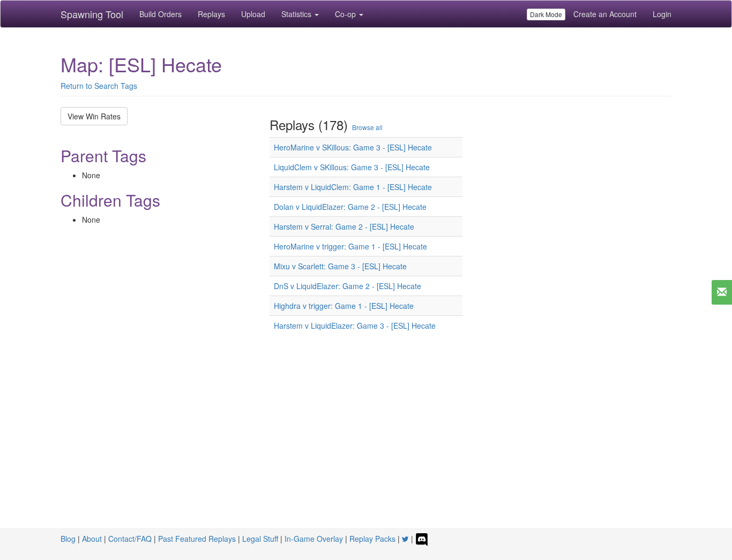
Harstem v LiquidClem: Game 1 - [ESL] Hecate (353, 186)
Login (662, 14)
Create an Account (605, 14)
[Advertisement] (366, 448)
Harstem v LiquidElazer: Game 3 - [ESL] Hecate (355, 325)
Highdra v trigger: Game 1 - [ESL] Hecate (344, 305)
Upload (253, 14)
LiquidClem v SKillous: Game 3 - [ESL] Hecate (352, 167)
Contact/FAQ (130, 538)
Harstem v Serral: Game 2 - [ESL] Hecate (344, 226)
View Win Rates (94, 116)
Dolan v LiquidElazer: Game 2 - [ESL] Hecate (350, 206)
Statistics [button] (297, 14)
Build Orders (160, 14)
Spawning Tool (92, 14)
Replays (211, 14)
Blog (68, 538)
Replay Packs (372, 538)
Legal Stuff (260, 538)
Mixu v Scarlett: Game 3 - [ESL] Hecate (340, 266)
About (92, 538)
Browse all (367, 127)
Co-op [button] (346, 14)
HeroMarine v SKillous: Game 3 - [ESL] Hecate (353, 147)
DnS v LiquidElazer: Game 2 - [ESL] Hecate (347, 286)
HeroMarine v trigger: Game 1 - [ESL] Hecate (350, 246)
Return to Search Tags (99, 85)
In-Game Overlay (314, 538)
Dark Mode (546, 14)
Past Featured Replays (197, 538)
